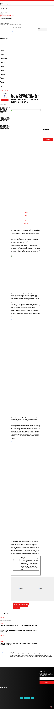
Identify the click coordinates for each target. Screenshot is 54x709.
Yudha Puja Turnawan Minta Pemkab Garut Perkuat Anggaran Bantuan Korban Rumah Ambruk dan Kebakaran (19, 619)
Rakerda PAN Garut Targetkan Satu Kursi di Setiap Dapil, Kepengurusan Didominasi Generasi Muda (18, 631)
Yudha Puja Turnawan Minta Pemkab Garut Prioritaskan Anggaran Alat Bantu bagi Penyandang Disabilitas (18, 644)
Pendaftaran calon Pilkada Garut (20, 606)
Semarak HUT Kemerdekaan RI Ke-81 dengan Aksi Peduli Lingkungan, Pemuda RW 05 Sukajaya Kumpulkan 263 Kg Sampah (5, 110)
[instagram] (20, 573)
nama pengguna (3, 8)
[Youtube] (19, 573)
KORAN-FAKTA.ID (14, 229)
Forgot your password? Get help (7, 15)
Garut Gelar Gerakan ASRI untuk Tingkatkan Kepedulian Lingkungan (4, 134)
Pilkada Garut (16, 608)
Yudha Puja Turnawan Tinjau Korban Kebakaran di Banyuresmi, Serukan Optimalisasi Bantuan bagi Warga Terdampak (19, 637)
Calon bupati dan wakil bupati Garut (21, 604)
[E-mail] (14, 573)
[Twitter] (17, 573)
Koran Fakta (5, 97)
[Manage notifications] (51, 707)
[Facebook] (15, 573)
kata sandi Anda (3, 12)
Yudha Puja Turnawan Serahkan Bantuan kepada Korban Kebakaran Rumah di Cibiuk (18, 625)
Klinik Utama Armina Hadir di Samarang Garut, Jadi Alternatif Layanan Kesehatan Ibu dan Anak (5, 127)
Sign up (48, 139)
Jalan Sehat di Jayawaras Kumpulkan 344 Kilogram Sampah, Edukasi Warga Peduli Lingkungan (5, 119)
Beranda (1, 90)
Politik (6, 90)
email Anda (2, 21)
